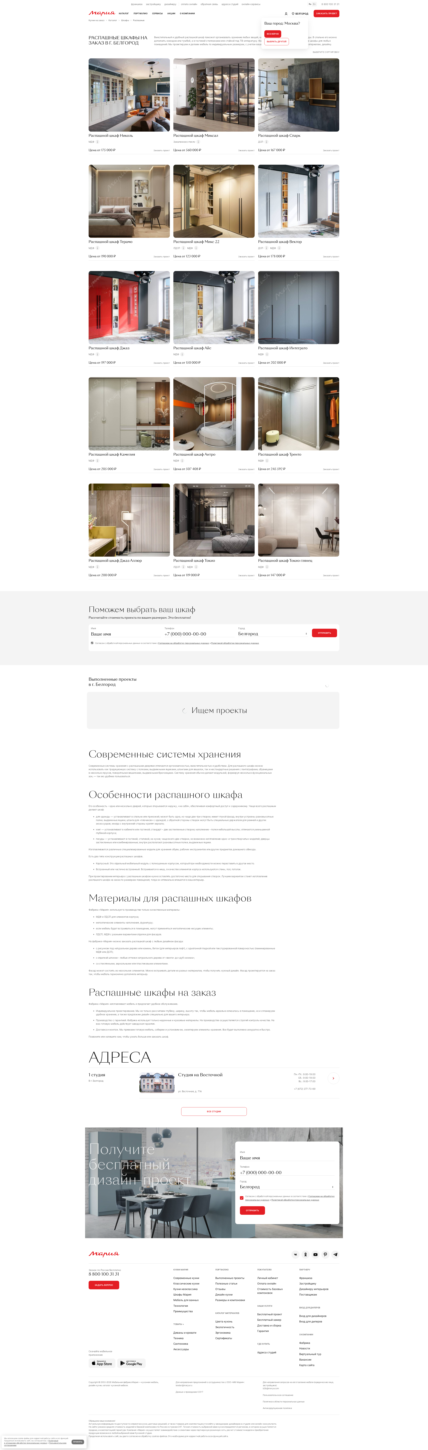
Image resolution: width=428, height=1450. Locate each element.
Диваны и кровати (184, 1332)
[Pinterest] (325, 1255)
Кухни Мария (180, 1269)
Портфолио (222, 1269)
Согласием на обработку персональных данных (183, 643)
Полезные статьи (226, 1283)
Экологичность (224, 1327)
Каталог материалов (227, 1313)
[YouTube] (315, 1255)
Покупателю (264, 1269)
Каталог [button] (124, 13)
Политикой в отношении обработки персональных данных (31, 1442)
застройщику (153, 4)
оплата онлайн (189, 4)
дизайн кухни (95, 1385)
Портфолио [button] (140, 13)
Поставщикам (308, 1294)
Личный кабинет (267, 1278)
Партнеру (304, 1269)
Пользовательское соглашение (278, 1395)
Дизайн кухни (224, 1294)
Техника (178, 1338)
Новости (304, 1348)
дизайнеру (170, 4)
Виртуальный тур (310, 1354)
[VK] (295, 1255)
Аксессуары (181, 1349)
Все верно (273, 34)
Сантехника (180, 1343)
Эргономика (223, 1332)
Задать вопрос (104, 1285)
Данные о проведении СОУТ (189, 1392)
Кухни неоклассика (185, 1289)
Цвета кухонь (224, 1321)
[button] (299, 13)
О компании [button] (187, 13)
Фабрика (304, 1342)
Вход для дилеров (309, 1307)
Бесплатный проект (269, 1314)
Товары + (178, 1324)
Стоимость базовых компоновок (270, 1290)
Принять (77, 1442)
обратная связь (209, 4)
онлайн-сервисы (251, 4)
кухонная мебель (149, 1382)
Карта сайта (306, 1365)
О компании (306, 1334)
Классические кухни (186, 1283)
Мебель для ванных (186, 1300)
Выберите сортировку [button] (326, 52)
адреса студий (230, 4)
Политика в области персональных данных (284, 1401)
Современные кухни (186, 1278)
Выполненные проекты (229, 1278)
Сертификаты (223, 1338)
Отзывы (220, 1289)
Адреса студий (266, 1352)
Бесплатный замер (269, 1319)
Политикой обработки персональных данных (235, 643)
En (314, 4)
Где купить (263, 1344)
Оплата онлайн (266, 1283)
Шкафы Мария (182, 1294)
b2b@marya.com (271, 1388)
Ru (310, 4)
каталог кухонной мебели (115, 1385)
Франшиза (305, 1278)
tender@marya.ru (184, 1385)
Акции (171, 13)
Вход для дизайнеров (313, 1316)
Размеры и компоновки (230, 1300)
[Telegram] (335, 1255)
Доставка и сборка (269, 1325)
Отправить (324, 633)
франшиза (136, 4)
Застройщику (307, 1283)
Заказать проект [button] (326, 13)
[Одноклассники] (305, 1255)
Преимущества (183, 1311)
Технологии (180, 1305)
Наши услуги (264, 1306)
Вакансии (305, 1359)
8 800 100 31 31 (330, 4)
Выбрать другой (276, 41)
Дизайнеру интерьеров (314, 1289)
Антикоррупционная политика (277, 1408)
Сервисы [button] (157, 13)
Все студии (214, 1111)
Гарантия (263, 1331)
